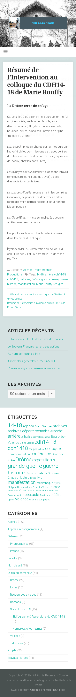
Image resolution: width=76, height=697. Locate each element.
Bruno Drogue (27, 443)
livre (39, 477)
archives (60, 426)
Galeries (13, 536)
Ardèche (56, 431)
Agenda (28, 270)
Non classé (15, 565)
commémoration (19, 454)
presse (55, 487)
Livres (13, 587)
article (26, 436)
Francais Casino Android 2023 (19, 90)
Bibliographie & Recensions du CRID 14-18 (38, 616)
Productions (15, 274)
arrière (49, 274)
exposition (42, 460)
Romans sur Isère (30, 490)
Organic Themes (40, 690)
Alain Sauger (43, 426)
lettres (33, 478)
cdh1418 (12, 279)
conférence (41, 453)
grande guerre (49, 279)
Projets (12, 650)
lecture (24, 477)
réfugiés (58, 284)
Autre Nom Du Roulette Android (19, 169)
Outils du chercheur (20, 573)
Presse (14, 551)
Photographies (43, 270)
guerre (64, 279)
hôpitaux (31, 473)
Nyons (57, 483)
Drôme (36, 279)
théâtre (56, 495)
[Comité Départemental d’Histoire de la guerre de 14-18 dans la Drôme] (38, 23)
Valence (21, 499)
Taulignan (45, 495)
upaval (11, 499)
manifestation (26, 284)
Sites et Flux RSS (20, 609)
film (55, 460)
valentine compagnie (39, 499)
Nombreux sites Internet (27, 628)
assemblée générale (40, 437)
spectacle (31, 494)
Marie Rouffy (44, 284)
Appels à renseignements (23, 529)
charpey (33, 449)
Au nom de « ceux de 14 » (24, 353)
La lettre (12, 558)
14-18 (40, 274)
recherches (13, 490)
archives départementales (28, 431)
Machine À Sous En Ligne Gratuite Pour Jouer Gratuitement (36, 179)
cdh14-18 (60, 274)
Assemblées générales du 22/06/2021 (31, 361)
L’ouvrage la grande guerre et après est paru (35, 368)
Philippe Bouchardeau (20, 487)
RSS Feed (59, 690)
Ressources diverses (23, 594)
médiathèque (44, 483)
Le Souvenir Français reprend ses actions (33, 346)
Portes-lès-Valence (41, 487)
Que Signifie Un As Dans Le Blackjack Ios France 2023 (33, 105)
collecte (41, 449)
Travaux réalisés (18, 658)
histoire (11, 284)
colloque (24, 279)
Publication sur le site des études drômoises (35, 339)
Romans (15, 602)
